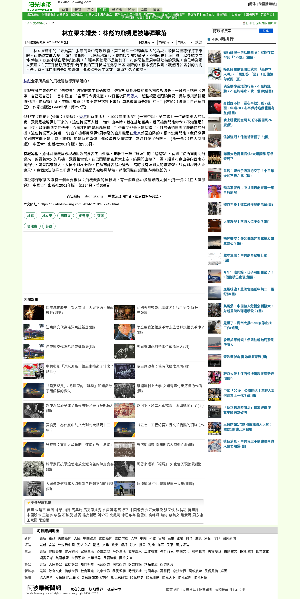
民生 (171, 538)
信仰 (216, 538)
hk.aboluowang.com (74, 2)
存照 (160, 545)
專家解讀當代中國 (94, 577)
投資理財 (223, 14)
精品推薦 (151, 564)
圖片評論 (182, 545)
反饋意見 (189, 589)
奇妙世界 (179, 571)
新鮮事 (117, 10)
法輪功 (181, 510)
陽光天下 (169, 577)
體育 (189, 538)
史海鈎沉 (62, 14)
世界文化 (237, 14)
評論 (90, 10)
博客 (156, 10)
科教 (152, 538)
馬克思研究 (119, 577)
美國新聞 (64, 538)
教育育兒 (150, 14)
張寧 (100, 216)
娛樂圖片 (167, 564)
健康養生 (48, 14)
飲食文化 (55, 571)
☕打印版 (248, 23)
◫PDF (272, 23)
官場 (161, 538)
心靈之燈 (92, 14)
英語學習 (267, 14)
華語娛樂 (71, 564)
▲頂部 (240, 589)
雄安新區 (89, 515)
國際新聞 (105, 538)
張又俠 (169, 510)
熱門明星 (87, 564)
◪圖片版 (261, 23)
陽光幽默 (153, 577)
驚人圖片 (46, 577)
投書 (142, 545)
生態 (198, 538)
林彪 (27, 81)
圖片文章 (126, 558)
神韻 (58, 510)
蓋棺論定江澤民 (67, 577)
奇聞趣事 (151, 571)
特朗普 (193, 510)
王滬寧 (47, 515)
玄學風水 (121, 14)
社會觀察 (87, 571)
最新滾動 (33, 14)
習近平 (123, 510)
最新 (43, 538)
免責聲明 (205, 589)
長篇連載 (157, 17)
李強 (57, 515)
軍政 (52, 538)
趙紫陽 (186, 515)
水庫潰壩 (109, 510)
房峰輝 (154, 515)
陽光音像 (200, 577)
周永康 (197, 515)
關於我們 (173, 589)
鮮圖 (223, 571)
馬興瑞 (77, 510)
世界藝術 (128, 17)
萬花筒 (165, 571)
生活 (103, 10)
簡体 (252, 4)
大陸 (77, 538)
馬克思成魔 (92, 510)
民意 (170, 545)
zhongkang (94, 196)
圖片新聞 (172, 17)
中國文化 (164, 14)
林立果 (47, 216)
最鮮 (43, 571)
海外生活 (106, 14)
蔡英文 (174, 515)
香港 (83, 117)
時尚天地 (135, 571)
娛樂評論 (135, 564)
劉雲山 (142, 515)
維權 (180, 538)
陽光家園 (184, 577)
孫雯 (77, 515)
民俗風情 (211, 571)
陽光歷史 (137, 577)
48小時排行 (223, 39)
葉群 (49, 226)
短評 (124, 545)
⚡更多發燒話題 (39, 502)
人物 (134, 538)
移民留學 (119, 571)
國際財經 (121, 538)
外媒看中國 (66, 545)
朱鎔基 (40, 510)
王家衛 (32, 520)
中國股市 (34, 515)
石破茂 (67, 515)
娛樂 (131, 10)
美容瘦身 (194, 14)
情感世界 (71, 571)
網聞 (143, 538)
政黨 (114, 545)
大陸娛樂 (55, 564)
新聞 (77, 10)
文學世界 (143, 17)
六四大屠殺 (154, 510)
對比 (151, 545)
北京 (137, 133)
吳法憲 (32, 226)
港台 (207, 538)
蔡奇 (164, 515)
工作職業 (135, 14)
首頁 (65, 10)
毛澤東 (84, 216)
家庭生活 (77, 14)
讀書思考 (252, 14)
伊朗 (30, 510)
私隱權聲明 (223, 589)
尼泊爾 (44, 520)
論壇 (144, 10)
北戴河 (115, 515)
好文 (133, 545)
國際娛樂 (119, 564)
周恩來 (132, 96)
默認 (198, 42)
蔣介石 (103, 515)
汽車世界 (103, 571)
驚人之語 (84, 545)
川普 (67, 510)
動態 (96, 545)
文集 (105, 545)
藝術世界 (179, 14)
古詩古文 (208, 14)
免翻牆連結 (267, 4)
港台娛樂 (103, 564)
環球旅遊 (195, 571)
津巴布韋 (128, 515)
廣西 (50, 510)
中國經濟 (137, 510)
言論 (52, 545)
